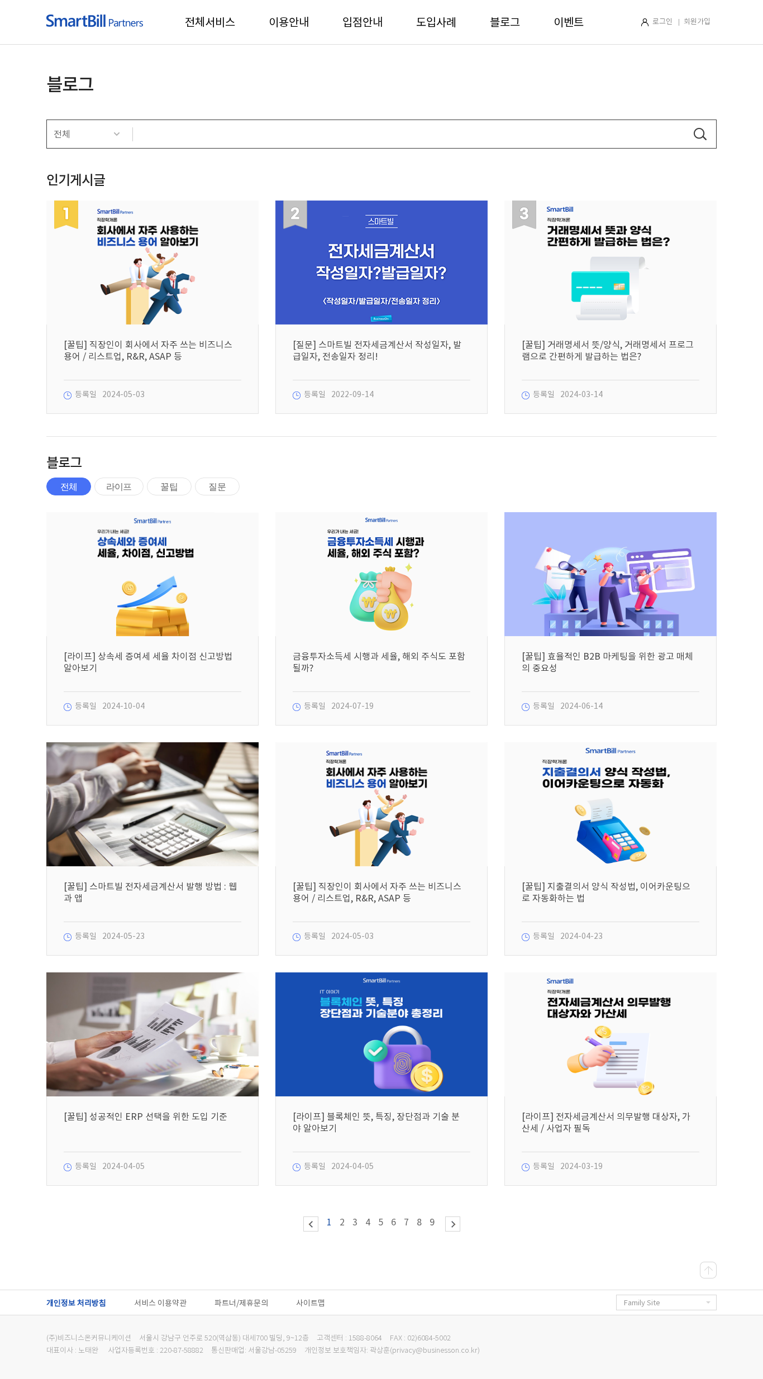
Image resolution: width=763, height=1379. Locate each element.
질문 (216, 487)
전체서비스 (210, 22)
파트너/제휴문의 (241, 1303)
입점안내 (362, 22)
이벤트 (569, 22)
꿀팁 (168, 487)
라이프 (119, 487)
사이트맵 (310, 1303)
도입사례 (436, 22)
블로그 (505, 22)
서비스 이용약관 (160, 1303)
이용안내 (289, 22)
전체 (68, 487)
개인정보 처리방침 (76, 1303)
